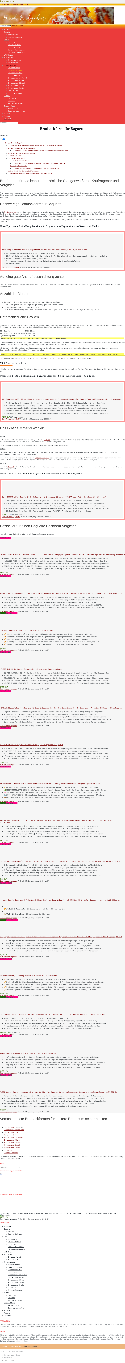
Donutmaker (12, 42)
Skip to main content (7, 1)
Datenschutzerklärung (12, 1355)
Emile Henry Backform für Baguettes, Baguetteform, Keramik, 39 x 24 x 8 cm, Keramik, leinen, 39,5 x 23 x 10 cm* (44, 250)
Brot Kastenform (14, 75)
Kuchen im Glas (13, 108)
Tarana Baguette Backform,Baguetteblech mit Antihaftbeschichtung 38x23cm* (29, 1053)
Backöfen (7, 32)
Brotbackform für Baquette (14, 1130)
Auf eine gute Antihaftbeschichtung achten (23, 153)
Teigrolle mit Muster (15, 103)
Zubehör (7, 96)
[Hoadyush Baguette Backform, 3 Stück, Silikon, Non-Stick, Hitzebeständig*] (14, 628)
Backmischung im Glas (16, 111)
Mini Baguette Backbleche (22, 160)
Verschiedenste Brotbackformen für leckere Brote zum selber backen (31, 173)
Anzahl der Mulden (16, 155)
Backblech (12, 98)
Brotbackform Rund (15, 73)
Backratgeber (9, 1360)
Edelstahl (47, 440)
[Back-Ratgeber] (57, 23)
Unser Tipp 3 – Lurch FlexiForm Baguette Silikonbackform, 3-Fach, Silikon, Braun (37, 168)
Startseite (7, 29)
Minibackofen (13, 35)
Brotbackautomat (14, 60)
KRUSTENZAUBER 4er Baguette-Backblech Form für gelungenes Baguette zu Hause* (31, 669)
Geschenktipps (9, 106)
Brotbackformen (10, 65)
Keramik (11, 467)
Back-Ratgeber (17, 25)
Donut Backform (14, 47)
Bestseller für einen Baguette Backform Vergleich (25, 171)
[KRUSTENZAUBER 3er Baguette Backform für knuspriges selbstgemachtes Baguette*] (14, 743)
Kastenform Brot (10, 1135)
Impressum (8, 1358)
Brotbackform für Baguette (14, 143)
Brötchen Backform (15, 93)
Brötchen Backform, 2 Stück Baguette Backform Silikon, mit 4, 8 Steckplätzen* (29, 976)
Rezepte (7, 116)
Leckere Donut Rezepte (16, 52)
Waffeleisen (8, 55)
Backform (11, 101)
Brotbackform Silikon (16, 80)
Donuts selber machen (16, 50)
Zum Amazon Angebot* (11, 267)
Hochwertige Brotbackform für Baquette (22, 148)
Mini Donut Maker (14, 45)
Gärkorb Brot (13, 91)
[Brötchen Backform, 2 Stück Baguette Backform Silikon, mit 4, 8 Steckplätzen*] (14, 974)
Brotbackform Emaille (16, 88)
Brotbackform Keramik (16, 86)
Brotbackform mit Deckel (17, 78)
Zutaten (7, 114)
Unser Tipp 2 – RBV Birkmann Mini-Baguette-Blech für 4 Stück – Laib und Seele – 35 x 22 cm (40, 163)
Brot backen (8, 58)
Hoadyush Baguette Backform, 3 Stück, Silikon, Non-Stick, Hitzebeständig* (28, 630)
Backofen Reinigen (15, 37)
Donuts (6, 40)
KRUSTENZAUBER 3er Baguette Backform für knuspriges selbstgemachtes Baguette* (31, 745)
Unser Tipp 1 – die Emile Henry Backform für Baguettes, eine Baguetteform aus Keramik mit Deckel (41, 150)
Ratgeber (7, 119)
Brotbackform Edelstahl (16, 83)
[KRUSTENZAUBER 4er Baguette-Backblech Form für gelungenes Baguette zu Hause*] (14, 667)
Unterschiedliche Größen (17, 158)
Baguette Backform (15, 70)
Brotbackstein (13, 63)
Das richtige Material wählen (18, 166)
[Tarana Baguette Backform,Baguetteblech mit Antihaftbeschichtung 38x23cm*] (14, 1051)
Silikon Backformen (42, 458)
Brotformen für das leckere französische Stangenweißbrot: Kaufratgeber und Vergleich (36, 145)
